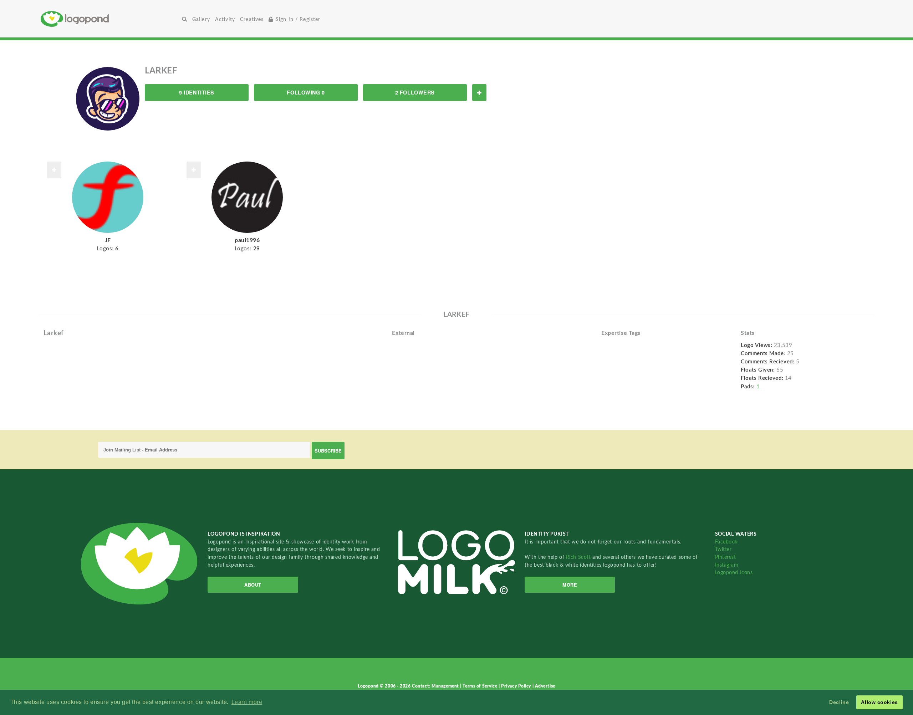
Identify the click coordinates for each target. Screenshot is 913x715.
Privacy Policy (516, 686)
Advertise (545, 686)
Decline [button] (839, 702)
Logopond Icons (734, 572)
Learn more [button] (246, 702)
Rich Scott (579, 557)
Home (110, 19)
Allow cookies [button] (879, 702)
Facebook (726, 542)
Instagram (727, 565)
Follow (479, 92)
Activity (225, 19)
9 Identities (196, 92)
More (569, 584)
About (252, 584)
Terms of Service (481, 686)
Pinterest (725, 557)
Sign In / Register (297, 19)
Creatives (252, 19)
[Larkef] (107, 98)
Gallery (201, 19)
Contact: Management (436, 686)
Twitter (723, 549)
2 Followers (415, 92)
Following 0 (306, 92)
